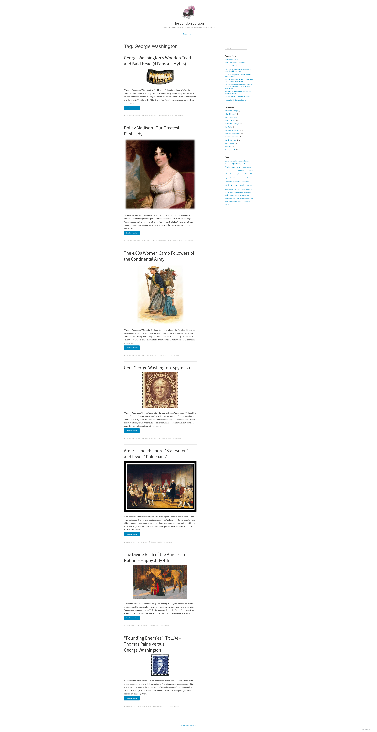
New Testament (244, 192)
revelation (232, 198)
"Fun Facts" (228, 127)
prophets (247, 195)
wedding (227, 204)
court (226, 171)
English (227, 178)
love (242, 189)
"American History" (231, 111)
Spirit (227, 201)
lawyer (232, 189)
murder (235, 192)
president (237, 195)
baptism (232, 161)
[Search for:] (236, 48)
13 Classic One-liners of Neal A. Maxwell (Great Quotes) (238, 75)
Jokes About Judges (231, 59)
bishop (239, 161)
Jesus (228, 185)
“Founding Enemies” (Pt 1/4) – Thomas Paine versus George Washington (152, 644)
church (239, 167)
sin (250, 198)
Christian (233, 167)
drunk (243, 174)
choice (249, 164)
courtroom (231, 171)
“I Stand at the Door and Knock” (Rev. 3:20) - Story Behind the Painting (239, 80)
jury (251, 185)
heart (239, 181)
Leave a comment (150, 115)
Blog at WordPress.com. (188, 725)
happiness (235, 181)
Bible (235, 161)
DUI (246, 174)
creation (236, 171)
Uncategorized (146, 241)
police (227, 195)
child (246, 164)
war (242, 201)
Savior (241, 198)
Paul (249, 192)
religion (227, 198)
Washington (247, 201)
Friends (243, 178)
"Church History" (230, 114)
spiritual (231, 201)
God (247, 177)
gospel (227, 181)
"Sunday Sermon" (230, 140)
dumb (250, 174)
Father (235, 178)
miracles (227, 192)
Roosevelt (228, 146)
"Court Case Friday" (231, 117)
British (243, 164)
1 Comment (143, 542)
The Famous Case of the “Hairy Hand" (237, 97)
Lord (238, 189)
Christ (228, 167)
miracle (250, 189)
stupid (235, 201)
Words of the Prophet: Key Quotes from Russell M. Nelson (238, 92)
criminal (241, 171)
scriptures (246, 198)
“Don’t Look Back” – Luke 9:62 (235, 63)
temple (239, 201)
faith (230, 178)
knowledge (227, 189)
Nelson (239, 192)
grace (230, 181)
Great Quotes (229, 143)
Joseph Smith (238, 185)
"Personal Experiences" (233, 133)
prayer (232, 195)
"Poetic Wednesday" (231, 137)
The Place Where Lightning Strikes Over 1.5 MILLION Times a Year (238, 70)
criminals (246, 171)
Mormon (231, 192)
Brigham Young (236, 164)
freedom (239, 178)
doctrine (233, 174)
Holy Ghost (246, 181)
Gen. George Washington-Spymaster (158, 368)
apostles (227, 161)
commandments (246, 167)
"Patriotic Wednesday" (133, 115)
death (251, 171)
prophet (242, 195)
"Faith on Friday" (230, 120)
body (242, 161)
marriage (246, 189)
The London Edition (188, 23)
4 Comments (149, 355)
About (192, 34)
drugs (239, 174)
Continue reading (131, 108)
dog (236, 174)
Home (185, 34)
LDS (235, 189)
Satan (237, 198)
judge (247, 185)
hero (242, 181)
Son (252, 198)
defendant (228, 174)
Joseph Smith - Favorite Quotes (235, 100)
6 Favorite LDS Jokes (231, 66)
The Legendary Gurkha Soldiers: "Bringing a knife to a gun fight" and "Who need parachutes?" (239, 86)
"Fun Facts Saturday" (232, 124)
